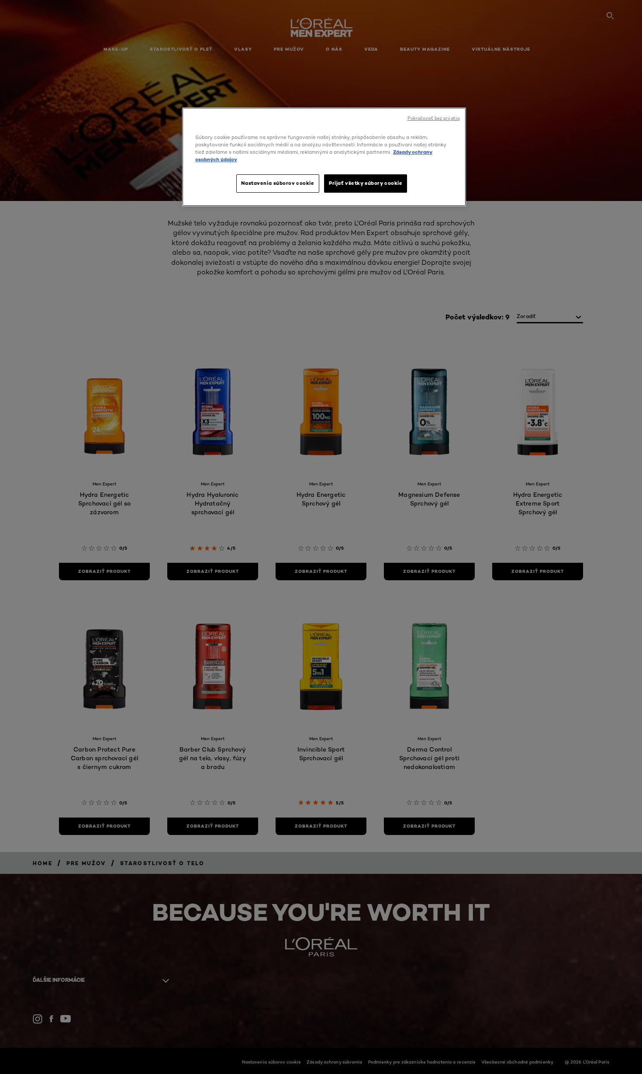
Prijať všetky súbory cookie (365, 183)
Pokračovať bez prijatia (433, 118)
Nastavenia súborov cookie (277, 183)
